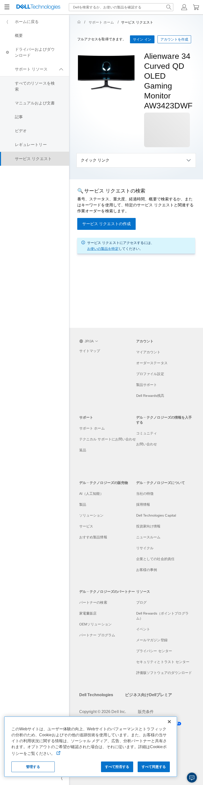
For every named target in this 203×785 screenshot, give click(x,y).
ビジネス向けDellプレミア (148, 695)
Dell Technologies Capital (156, 515)
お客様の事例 (146, 570)
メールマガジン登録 (152, 640)
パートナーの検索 (93, 602)
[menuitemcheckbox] (34, 69)
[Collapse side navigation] (61, 778)
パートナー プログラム (97, 635)
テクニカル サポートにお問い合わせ (107, 439)
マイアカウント (148, 352)
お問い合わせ (146, 444)
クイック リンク (95, 160)
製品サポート (146, 385)
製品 (82, 504)
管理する (33, 767)
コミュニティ (146, 433)
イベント (143, 629)
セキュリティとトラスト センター (162, 662)
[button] (184, 7)
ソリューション (91, 515)
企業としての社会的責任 (155, 559)
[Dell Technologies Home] (38, 7)
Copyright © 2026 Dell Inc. (102, 712)
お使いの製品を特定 (103, 249)
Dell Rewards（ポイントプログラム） (162, 615)
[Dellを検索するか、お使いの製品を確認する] (169, 7)
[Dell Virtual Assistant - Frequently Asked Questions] (192, 778)
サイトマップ (89, 351)
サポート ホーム (101, 22)
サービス (86, 526)
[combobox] (121, 7)
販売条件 (146, 712)
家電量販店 (88, 613)
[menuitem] (34, 22)
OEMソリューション (95, 624)
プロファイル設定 (150, 374)
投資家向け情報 (148, 526)
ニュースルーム (148, 537)
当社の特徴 (144, 494)
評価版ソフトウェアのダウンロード (164, 673)
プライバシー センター (154, 651)
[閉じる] (169, 721)
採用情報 (143, 504)
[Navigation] (7, 7)
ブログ (141, 602)
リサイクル (144, 548)
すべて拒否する (117, 767)
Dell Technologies (96, 695)
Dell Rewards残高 (150, 396)
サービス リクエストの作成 (106, 224)
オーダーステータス (152, 363)
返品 (82, 450)
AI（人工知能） (91, 494)
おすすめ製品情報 (93, 537)
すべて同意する (154, 767)
